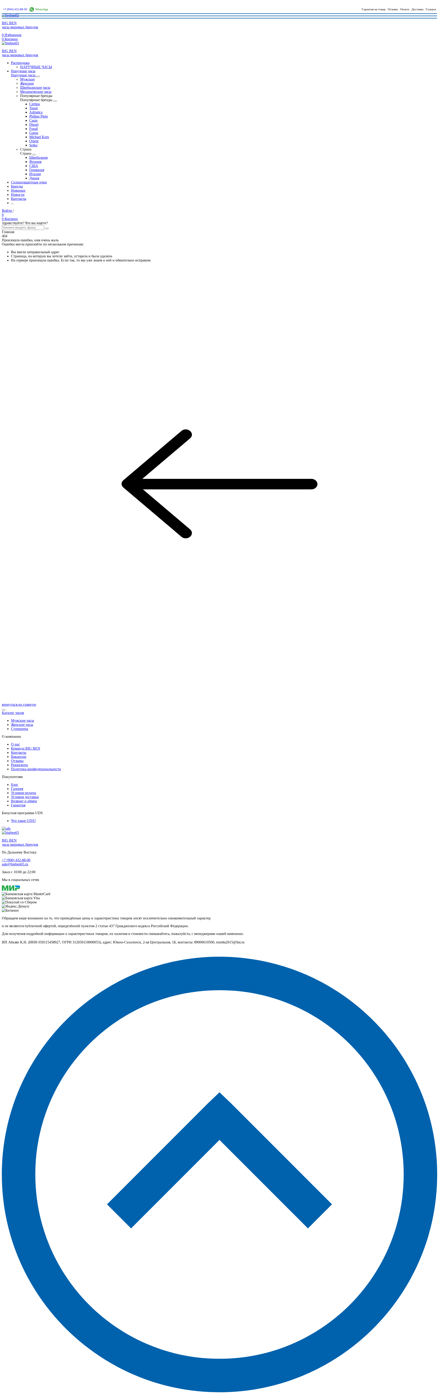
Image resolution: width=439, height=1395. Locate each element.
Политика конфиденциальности (36, 769)
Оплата (404, 9)
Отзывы (393, 9)
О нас (15, 744)
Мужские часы (22, 720)
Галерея (431, 9)
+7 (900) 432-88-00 (15, 9)
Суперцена (19, 729)
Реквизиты (19, 765)
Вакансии (18, 757)
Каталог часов (13, 713)
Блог (14, 784)
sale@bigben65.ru (15, 864)
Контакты (18, 752)
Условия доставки (25, 797)
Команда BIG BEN (25, 748)
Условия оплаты (23, 793)
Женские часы (22, 725)
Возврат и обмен (24, 801)
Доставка (417, 9)
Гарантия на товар (373, 9)
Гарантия (18, 805)
